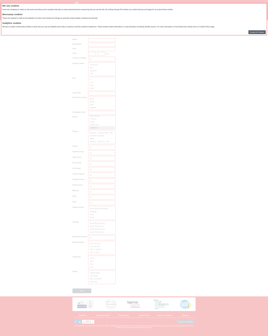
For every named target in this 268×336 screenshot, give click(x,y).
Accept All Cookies (257, 32)
